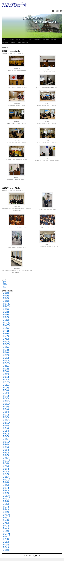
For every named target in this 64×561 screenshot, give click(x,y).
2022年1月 (6, 379)
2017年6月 (6, 467)
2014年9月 (6, 519)
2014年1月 (6, 532)
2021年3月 (6, 395)
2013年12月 (6, 533)
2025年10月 (6, 308)
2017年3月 (6, 471)
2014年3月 (6, 528)
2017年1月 (6, 474)
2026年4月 (6, 298)
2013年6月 (6, 543)
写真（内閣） (28, 39)
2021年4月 (6, 394)
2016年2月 (6, 492)
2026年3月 (6, 300)
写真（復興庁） (37, 39)
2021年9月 (6, 386)
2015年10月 (6, 498)
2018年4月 (6, 451)
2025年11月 (6, 306)
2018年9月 (6, 443)
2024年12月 (6, 324)
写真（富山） (54, 39)
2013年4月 (6, 546)
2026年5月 (6, 297)
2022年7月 (6, 370)
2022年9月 (6, 367)
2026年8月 (6, 292)
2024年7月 (6, 332)
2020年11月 (6, 401)
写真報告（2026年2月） (11, 51)
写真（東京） (46, 39)
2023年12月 (6, 343)
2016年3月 (6, 490)
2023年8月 (6, 349)
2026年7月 (6, 294)
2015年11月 (6, 497)
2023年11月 (6, 344)
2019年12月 (6, 419)
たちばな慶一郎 (19, 53)
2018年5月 (6, 449)
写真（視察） (5, 42)
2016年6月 (6, 486)
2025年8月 (6, 311)
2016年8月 (6, 482)
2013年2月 (6, 549)
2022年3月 (6, 376)
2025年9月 (6, 310)
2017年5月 (6, 468)
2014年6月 (6, 524)
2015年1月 (6, 513)
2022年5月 (6, 373)
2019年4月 (6, 432)
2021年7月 (6, 389)
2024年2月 (6, 340)
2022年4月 (6, 375)
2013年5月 (6, 544)
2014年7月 (6, 522)
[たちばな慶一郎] (32, 5)
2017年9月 (6, 462)
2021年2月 (6, 397)
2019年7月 (6, 427)
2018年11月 (6, 440)
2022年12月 (6, 362)
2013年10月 (6, 536)
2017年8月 (6, 463)
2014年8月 (6, 520)
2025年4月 (6, 317)
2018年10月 (6, 441)
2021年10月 (6, 384)
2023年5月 (6, 354)
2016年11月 (6, 478)
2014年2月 (6, 530)
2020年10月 (6, 403)
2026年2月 (6, 302)
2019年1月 (6, 436)
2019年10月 (6, 422)
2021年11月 (6, 382)
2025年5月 (6, 316)
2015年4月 (6, 508)
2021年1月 (6, 398)
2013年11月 (6, 535)
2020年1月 (6, 417)
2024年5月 (6, 335)
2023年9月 (6, 348)
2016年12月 (6, 476)
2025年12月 (6, 305)
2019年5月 (6, 430)
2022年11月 (6, 363)
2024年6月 (6, 333)
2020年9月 (6, 405)
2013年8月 (6, 539)
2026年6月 (6, 295)
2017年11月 (6, 459)
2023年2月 (6, 359)
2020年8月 (6, 406)
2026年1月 (6, 303)
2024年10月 (6, 327)
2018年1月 (6, 455)
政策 (17, 39)
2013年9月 (6, 538)
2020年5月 (6, 411)
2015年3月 (6, 509)
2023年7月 (6, 351)
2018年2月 (6, 454)
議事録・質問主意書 (23, 42)
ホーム (4, 39)
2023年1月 (6, 360)
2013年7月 (6, 541)
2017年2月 (6, 473)
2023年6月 (6, 352)
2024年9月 (6, 329)
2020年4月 (6, 413)
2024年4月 (6, 336)
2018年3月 (6, 452)
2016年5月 (6, 487)
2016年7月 (6, 484)
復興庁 (5, 284)
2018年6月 (6, 447)
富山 (4, 283)
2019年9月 (6, 424)
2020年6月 (6, 409)
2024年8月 (6, 330)
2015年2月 (6, 511)
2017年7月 (6, 465)
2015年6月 (6, 505)
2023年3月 (6, 357)
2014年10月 (6, 517)
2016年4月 (6, 489)
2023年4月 (6, 355)
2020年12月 (6, 400)
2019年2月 (6, 435)
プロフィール (10, 39)
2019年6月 (6, 428)
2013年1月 (6, 551)
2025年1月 (6, 322)
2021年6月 (6, 390)
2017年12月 (6, 457)
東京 (4, 286)
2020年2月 (6, 416)
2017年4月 (6, 470)
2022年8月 (6, 368)
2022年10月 (6, 365)
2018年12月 (6, 438)
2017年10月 (6, 460)
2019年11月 (6, 421)
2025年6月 (6, 314)
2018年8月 (6, 444)
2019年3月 (6, 433)
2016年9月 (6, 481)
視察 (4, 287)
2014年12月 (6, 514)
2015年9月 (6, 500)
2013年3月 (6, 547)
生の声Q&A (13, 42)
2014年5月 (6, 525)
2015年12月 (6, 495)
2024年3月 (6, 338)
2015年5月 (6, 506)
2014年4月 (6, 527)
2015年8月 (6, 501)
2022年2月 (6, 378)
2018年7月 (6, 446)
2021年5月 (6, 392)
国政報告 (21, 39)
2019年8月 (6, 425)
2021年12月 (6, 381)
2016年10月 (6, 479)
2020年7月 (6, 408)
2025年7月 (6, 313)
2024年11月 (6, 325)
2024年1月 (6, 341)
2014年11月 (6, 516)
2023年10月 (6, 346)
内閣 (4, 281)
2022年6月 (6, 371)
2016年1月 (6, 493)
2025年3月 (6, 319)
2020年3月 (6, 414)
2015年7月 (6, 503)
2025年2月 (6, 321)
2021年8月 (6, 387)
